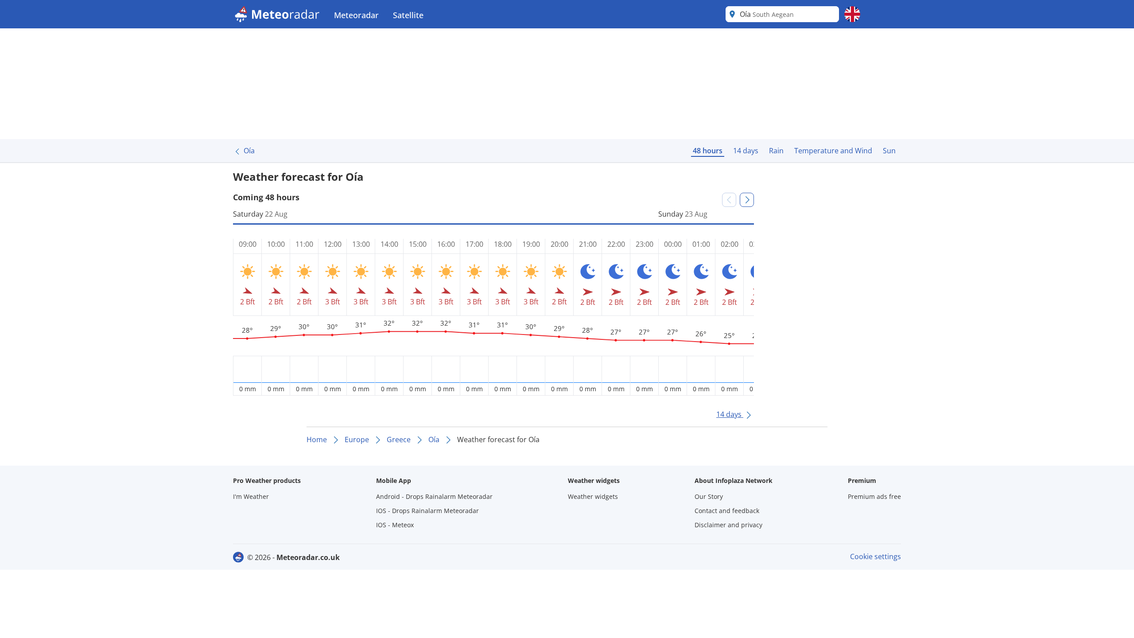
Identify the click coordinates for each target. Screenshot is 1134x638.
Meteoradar (356, 15)
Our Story (709, 496)
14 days (745, 151)
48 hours (707, 151)
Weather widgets (593, 496)
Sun (889, 151)
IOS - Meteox (395, 525)
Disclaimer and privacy (728, 525)
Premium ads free (874, 496)
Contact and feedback (727, 510)
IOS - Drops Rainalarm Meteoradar (427, 510)
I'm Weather (251, 496)
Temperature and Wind (833, 151)
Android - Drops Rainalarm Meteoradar (434, 496)
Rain (776, 151)
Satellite (408, 15)
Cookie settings (875, 556)
